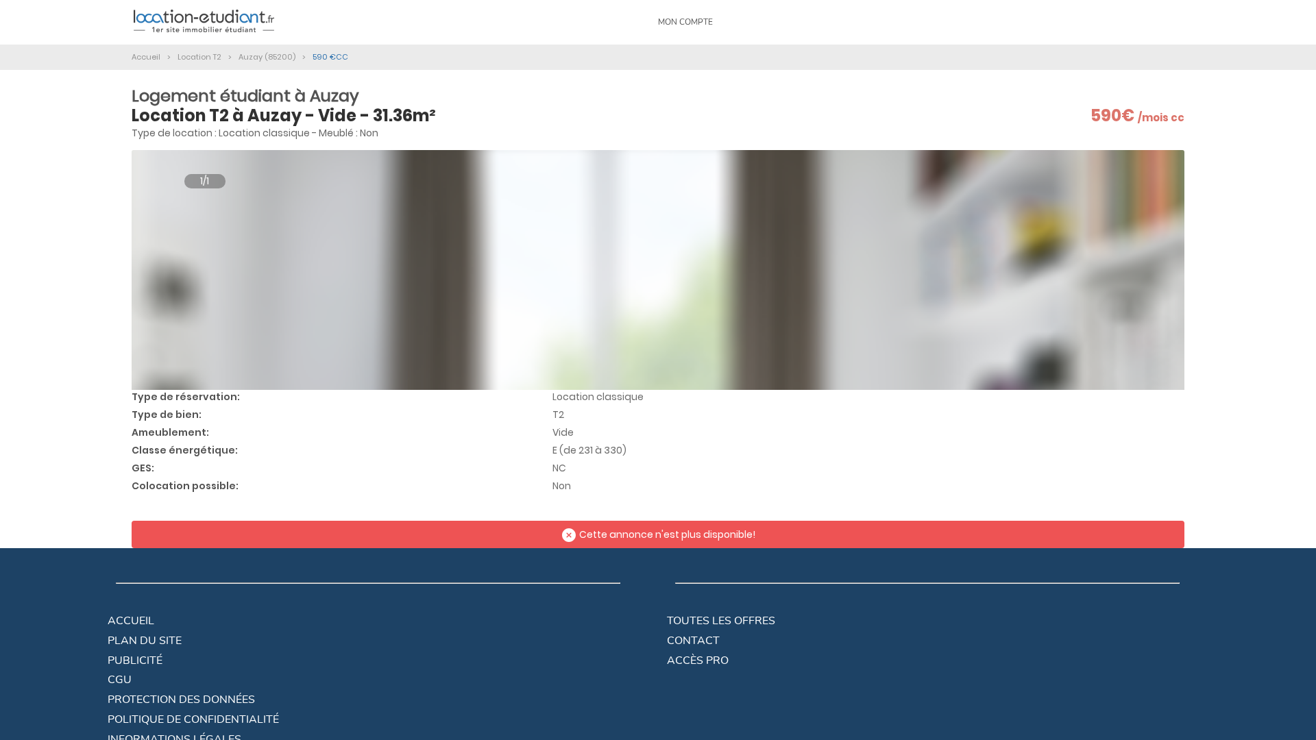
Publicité (135, 660)
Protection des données (181, 699)
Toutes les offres (721, 620)
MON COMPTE (685, 22)
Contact (693, 640)
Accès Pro (698, 660)
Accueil (131, 620)
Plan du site (145, 640)
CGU (120, 679)
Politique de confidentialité (193, 719)
